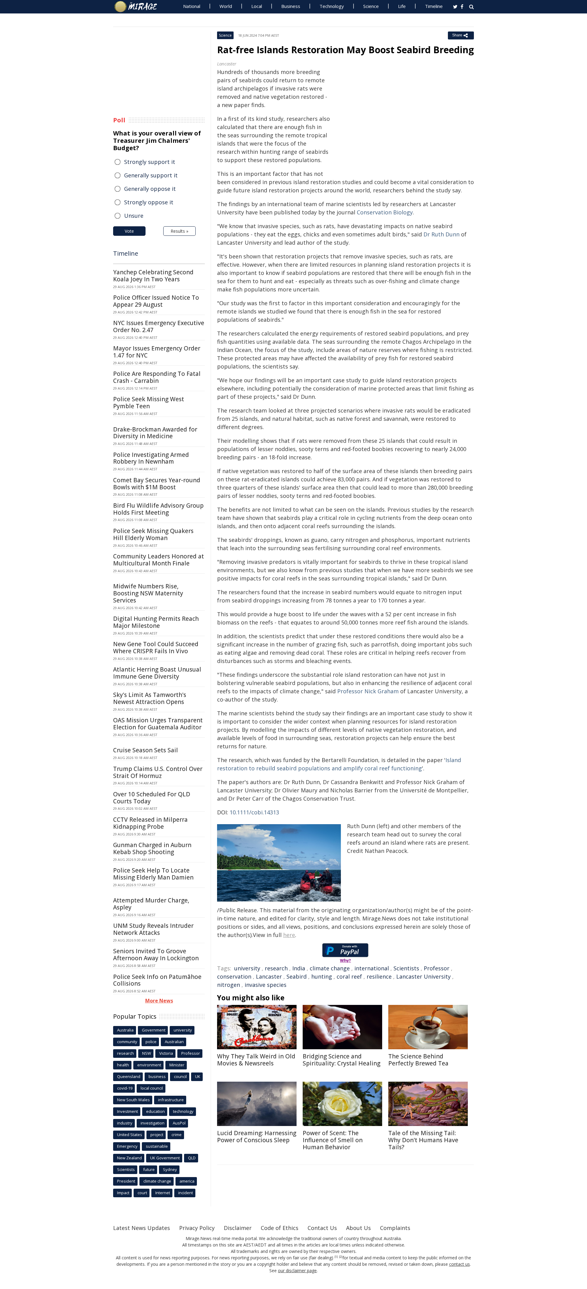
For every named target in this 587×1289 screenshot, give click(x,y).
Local (256, 6)
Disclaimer (238, 1228)
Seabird (296, 976)
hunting (321, 976)
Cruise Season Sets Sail (145, 750)
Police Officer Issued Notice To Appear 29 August (156, 301)
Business (290, 6)
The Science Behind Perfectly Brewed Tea (418, 1059)
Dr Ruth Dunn (441, 234)
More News (159, 1000)
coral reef (349, 976)
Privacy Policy (197, 1228)
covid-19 (124, 1088)
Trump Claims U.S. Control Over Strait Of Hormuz (157, 772)
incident (185, 1192)
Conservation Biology (385, 212)
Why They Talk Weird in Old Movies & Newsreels (256, 1059)
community (127, 1041)
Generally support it (151, 175)
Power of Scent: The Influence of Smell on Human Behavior (333, 1140)
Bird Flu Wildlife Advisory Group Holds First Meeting (158, 509)
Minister (176, 1065)
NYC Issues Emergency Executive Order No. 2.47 (158, 326)
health (123, 1065)
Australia (125, 1030)
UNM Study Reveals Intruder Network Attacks (153, 929)
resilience (379, 976)
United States (129, 1134)
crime (177, 1134)
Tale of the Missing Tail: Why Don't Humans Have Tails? (423, 1140)
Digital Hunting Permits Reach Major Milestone (156, 622)
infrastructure (171, 1099)
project (156, 1134)
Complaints (395, 1228)
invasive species (265, 984)
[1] (336, 1257)
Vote (129, 231)
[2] (340, 1257)
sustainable (157, 1146)
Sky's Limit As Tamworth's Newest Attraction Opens (149, 698)
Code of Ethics (279, 1228)
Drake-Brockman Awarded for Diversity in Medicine (155, 432)
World (226, 6)
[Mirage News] (138, 6)
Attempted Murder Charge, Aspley (151, 903)
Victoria (166, 1053)
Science (371, 6)
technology (183, 1111)
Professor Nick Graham (368, 691)
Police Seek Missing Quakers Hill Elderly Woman (153, 534)
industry (124, 1123)
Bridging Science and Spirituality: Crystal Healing (341, 1059)
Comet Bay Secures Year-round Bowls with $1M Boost (156, 483)
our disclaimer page (297, 1270)
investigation (152, 1123)
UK (197, 1076)
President (126, 1181)
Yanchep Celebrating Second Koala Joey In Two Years (153, 275)
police (151, 1041)
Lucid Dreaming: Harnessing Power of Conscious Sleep (256, 1136)
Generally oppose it (150, 188)
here (289, 935)
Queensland (128, 1076)
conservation (234, 976)
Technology (331, 6)
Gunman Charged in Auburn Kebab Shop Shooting (152, 848)
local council (152, 1088)
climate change (330, 968)
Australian (174, 1041)
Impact (123, 1192)
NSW (146, 1053)
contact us (459, 1264)
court (142, 1192)
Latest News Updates (141, 1228)
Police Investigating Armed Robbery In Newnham (151, 458)
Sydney (170, 1169)
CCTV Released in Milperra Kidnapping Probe (150, 823)
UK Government (165, 1158)
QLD (192, 1158)
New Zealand (129, 1158)
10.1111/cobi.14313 (254, 812)
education (155, 1111)
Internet (162, 1192)
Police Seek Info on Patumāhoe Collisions (157, 980)
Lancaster (269, 976)
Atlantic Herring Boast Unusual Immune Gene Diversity (157, 672)
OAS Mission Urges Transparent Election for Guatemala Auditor (158, 723)
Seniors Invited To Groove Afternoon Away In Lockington (156, 954)
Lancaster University (423, 976)
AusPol (179, 1123)
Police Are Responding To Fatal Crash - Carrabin (157, 377)
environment (149, 1065)
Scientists (406, 968)
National (191, 6)
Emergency (127, 1146)
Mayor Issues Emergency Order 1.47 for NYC (156, 351)
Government (153, 1030)
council (180, 1076)
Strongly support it (149, 161)
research (276, 968)
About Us (358, 1228)
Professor (436, 968)
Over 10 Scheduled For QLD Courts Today (151, 797)
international (371, 968)
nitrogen (228, 984)
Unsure (133, 215)
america (186, 1181)
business (157, 1076)
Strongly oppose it (148, 202)
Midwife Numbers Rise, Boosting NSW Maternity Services (148, 593)
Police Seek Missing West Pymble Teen (148, 402)
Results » (179, 231)
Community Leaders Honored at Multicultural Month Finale (158, 559)
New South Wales (133, 1099)
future (149, 1169)
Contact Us (322, 1228)
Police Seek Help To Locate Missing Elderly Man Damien (153, 873)
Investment (127, 1111)
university (247, 968)
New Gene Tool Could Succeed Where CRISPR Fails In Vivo (155, 647)
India (298, 968)
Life (402, 6)
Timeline (434, 6)
